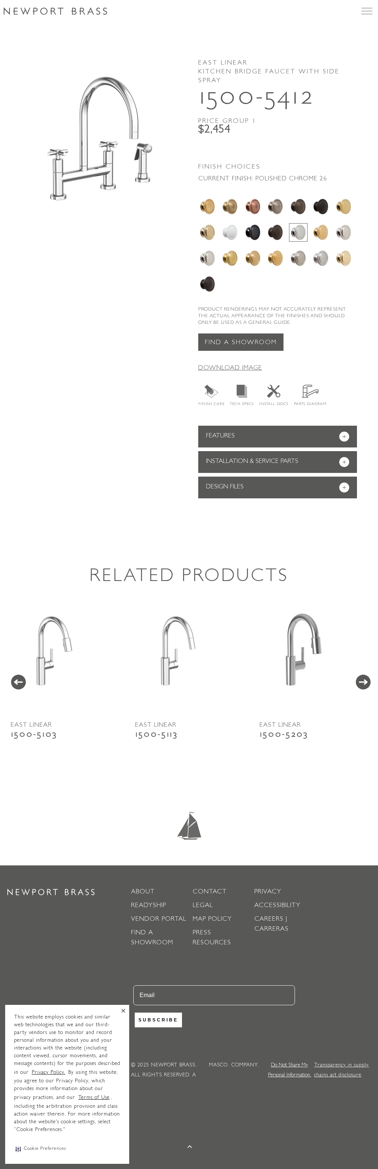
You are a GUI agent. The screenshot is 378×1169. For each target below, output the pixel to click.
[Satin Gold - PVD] (275, 258)
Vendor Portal (158, 919)
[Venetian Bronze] (207, 284)
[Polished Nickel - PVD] (207, 258)
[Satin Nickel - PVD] (298, 258)
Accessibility (277, 906)
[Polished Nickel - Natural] (343, 232)
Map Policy (212, 919)
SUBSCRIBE (158, 1020)
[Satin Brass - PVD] (230, 258)
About (143, 892)
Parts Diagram (310, 404)
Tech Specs (242, 404)
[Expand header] (367, 11)
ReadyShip (148, 906)
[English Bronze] (298, 206)
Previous (18, 682)
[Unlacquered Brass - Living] (343, 258)
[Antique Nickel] (275, 206)
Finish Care (211, 404)
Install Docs (273, 404)
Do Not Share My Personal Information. (289, 1070)
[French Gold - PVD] (207, 232)
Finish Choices (229, 167)
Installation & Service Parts (276, 462)
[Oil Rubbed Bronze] (275, 232)
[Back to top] (190, 1147)
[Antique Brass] (230, 206)
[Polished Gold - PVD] (321, 232)
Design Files (276, 488)
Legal (203, 906)
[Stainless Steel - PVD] (321, 258)
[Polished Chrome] (298, 232)
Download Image (230, 368)
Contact (210, 892)
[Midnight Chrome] (253, 232)
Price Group (227, 121)
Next (363, 682)
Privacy (267, 892)
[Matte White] (230, 232)
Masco (218, 1065)
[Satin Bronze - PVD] (253, 258)
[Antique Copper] (253, 206)
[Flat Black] (321, 206)
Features (276, 437)
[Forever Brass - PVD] (343, 206)
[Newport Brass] (55, 11)
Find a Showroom (241, 343)
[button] (41, 1149)
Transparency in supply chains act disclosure (341, 1070)
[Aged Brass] (207, 206)
